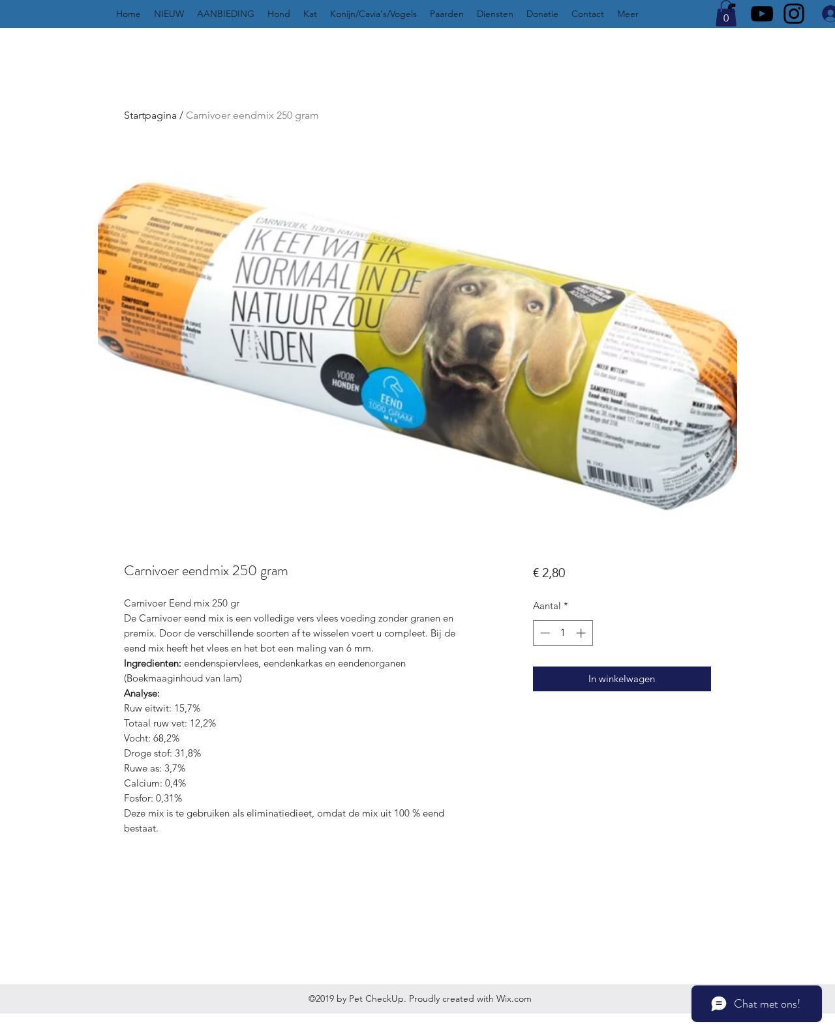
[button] (726, 13)
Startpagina (150, 115)
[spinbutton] (562, 633)
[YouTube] (762, 13)
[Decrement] (544, 633)
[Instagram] (794, 13)
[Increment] (582, 633)
